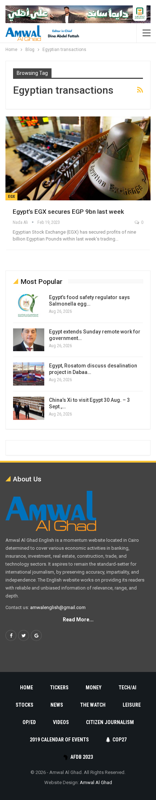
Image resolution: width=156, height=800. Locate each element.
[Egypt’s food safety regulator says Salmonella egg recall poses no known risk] (28, 305)
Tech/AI (127, 687)
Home (26, 687)
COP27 (119, 739)
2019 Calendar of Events (59, 739)
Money (94, 687)
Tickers (59, 687)
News (56, 705)
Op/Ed (29, 722)
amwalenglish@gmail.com (58, 607)
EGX (11, 196)
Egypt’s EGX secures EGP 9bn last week (68, 211)
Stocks (24, 705)
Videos (61, 722)
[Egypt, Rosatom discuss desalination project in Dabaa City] (28, 374)
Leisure (132, 705)
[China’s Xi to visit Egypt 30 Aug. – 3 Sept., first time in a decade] (28, 408)
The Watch (93, 705)
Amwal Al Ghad (96, 782)
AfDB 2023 (81, 757)
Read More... (78, 619)
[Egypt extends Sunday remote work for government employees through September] (28, 340)
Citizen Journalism (110, 722)
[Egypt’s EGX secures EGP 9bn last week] (78, 158)
